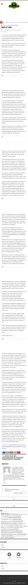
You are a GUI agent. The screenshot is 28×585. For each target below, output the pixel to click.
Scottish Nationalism (12, 532)
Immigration (20, 524)
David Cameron (17, 519)
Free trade (5, 524)
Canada (2, 516)
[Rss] (12, 581)
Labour (21, 526)
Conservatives (4, 519)
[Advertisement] (14, 14)
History (16, 524)
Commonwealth (16, 516)
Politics (6, 529)
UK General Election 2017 (18, 535)
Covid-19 (11, 519)
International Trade (5, 526)
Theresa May (22, 534)
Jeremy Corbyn (14, 526)
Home (3, 25)
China (10, 516)
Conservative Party (14, 518)
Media (8, 527)
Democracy (3, 521)
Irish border (20, 457)
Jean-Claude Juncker (7, 459)
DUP (11, 455)
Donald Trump (9, 521)
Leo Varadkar (17, 459)
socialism (15, 534)
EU (15, 455)
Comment (8, 25)
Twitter (2, 545)
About (2, 566)
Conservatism (4, 518)
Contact (2, 568)
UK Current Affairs (7, 536)
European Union (16, 523)
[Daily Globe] (14, 5)
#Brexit (7, 455)
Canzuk (7, 516)
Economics (15, 521)
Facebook (3, 547)
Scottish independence (10, 530)
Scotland (10, 529)
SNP (11, 534)
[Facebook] (13, 581)
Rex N (3, 30)
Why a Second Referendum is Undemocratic (12, 489)
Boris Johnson (13, 514)
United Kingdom (9, 537)
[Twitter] (15, 581)
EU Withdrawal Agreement (9, 457)
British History (22, 514)
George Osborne (11, 524)
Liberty (5, 527)
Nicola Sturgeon (14, 527)
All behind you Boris (18, 492)
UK (1, 535)
